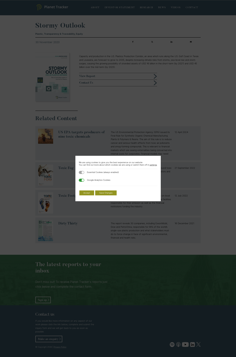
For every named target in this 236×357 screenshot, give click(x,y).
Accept (86, 193)
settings (153, 165)
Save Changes (106, 193)
